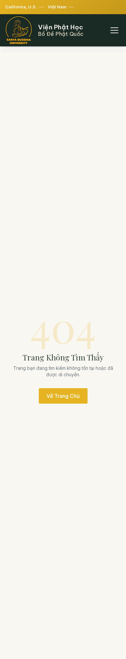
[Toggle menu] (114, 30)
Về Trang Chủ (63, 396)
